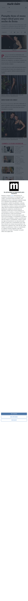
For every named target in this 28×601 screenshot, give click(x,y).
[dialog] (14, 390)
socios (12, 195)
